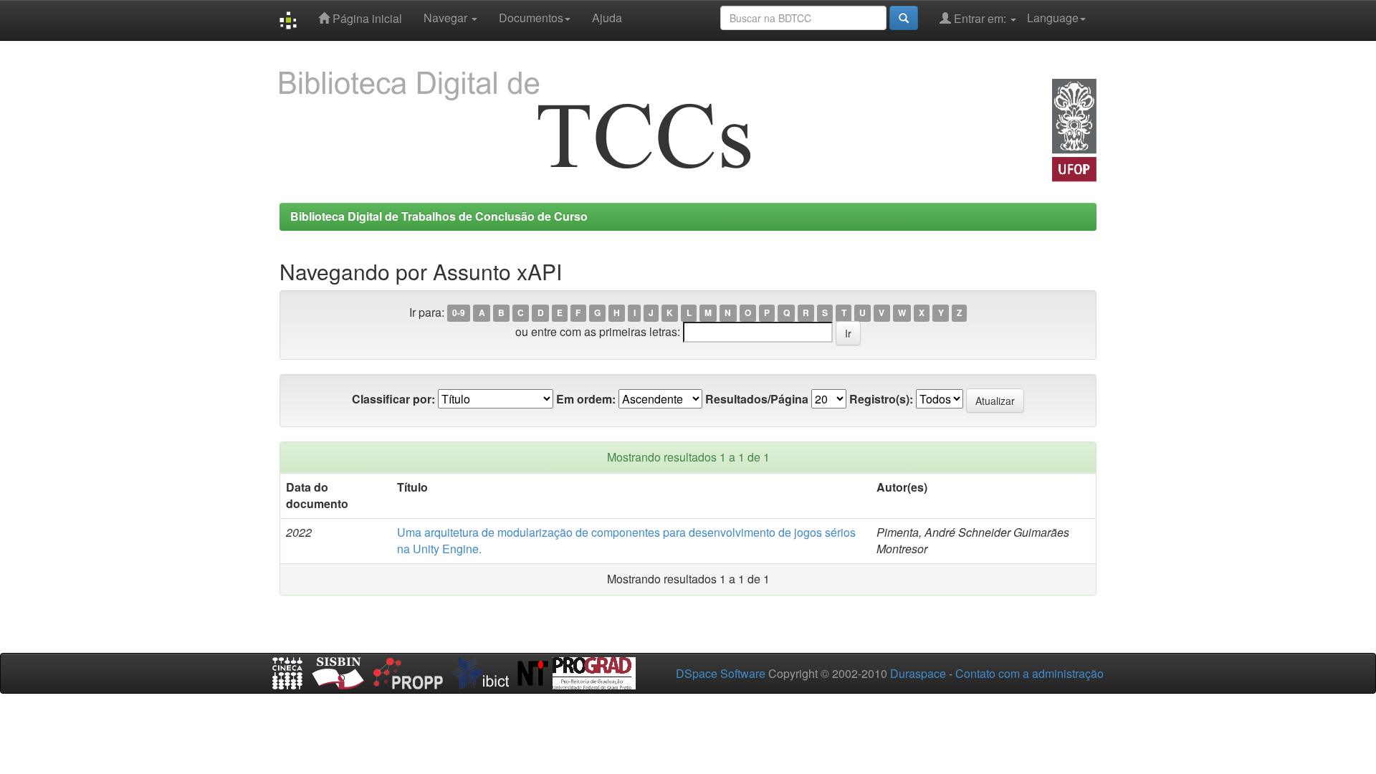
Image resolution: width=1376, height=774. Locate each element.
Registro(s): (881, 399)
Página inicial (366, 18)
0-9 (458, 313)
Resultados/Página (756, 399)
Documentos (531, 17)
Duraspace (918, 673)
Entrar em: (980, 18)
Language (1053, 17)
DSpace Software (720, 673)
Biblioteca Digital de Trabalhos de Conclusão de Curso (439, 216)
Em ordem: (586, 399)
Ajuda (607, 17)
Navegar (447, 17)
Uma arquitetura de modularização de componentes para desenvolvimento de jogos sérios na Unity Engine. (626, 540)
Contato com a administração (1029, 673)
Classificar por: (393, 399)
